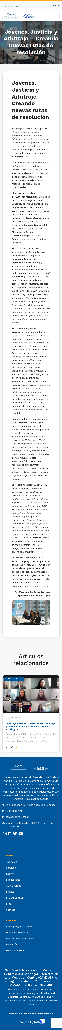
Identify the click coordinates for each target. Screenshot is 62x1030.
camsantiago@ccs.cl (17, 816)
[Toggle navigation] (57, 16)
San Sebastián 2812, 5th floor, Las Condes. (30, 804)
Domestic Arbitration (18, 932)
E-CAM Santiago (15, 897)
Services (11, 867)
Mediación (11, 944)
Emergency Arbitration (19, 926)
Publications (13, 879)
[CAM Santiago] (20, 768)
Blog (8, 903)
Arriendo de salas (11, 6)
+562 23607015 (14, 811)
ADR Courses (13, 885)
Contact (10, 909)
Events (10, 891)
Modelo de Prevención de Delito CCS (31, 1013)
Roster (10, 873)
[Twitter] (15, 834)
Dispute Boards (15, 950)
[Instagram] (4, 834)
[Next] (56, 713)
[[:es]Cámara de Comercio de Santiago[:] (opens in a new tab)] (28, 16)
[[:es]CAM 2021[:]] (11, 16)
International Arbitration (20, 938)
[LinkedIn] (9, 834)
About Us (11, 861)
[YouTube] (21, 834)
